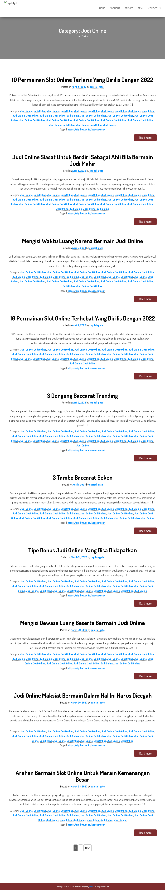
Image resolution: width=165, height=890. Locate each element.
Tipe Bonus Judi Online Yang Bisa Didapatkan (82, 550)
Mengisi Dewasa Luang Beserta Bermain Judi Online (82, 622)
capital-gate (97, 86)
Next (87, 847)
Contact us (154, 8)
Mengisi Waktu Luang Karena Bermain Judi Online (82, 241)
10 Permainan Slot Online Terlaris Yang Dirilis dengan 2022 (82, 79)
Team (141, 8)
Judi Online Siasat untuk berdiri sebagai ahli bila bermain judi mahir (82, 160)
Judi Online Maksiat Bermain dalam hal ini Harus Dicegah (83, 695)
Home (102, 8)
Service (129, 8)
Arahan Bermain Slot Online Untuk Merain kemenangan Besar (82, 776)
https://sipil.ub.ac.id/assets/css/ (86, 129)
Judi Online (26, 111)
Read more (145, 137)
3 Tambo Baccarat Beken (82, 477)
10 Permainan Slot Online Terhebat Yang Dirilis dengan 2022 (82, 318)
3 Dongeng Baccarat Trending (82, 395)
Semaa (92, 886)
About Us (115, 8)
